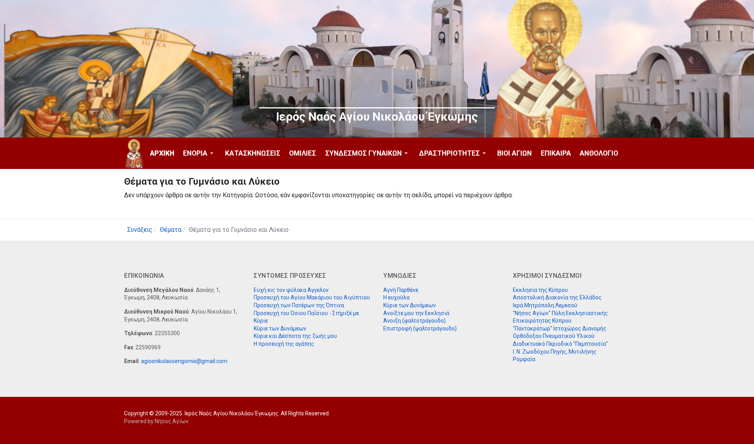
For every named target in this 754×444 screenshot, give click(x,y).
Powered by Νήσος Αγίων (156, 421)
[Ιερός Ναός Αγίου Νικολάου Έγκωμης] (134, 153)
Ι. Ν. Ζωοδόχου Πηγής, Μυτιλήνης (555, 352)
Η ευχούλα (396, 297)
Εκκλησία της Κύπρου (540, 290)
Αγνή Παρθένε (400, 290)
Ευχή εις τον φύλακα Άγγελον (291, 290)
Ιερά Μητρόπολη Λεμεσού (545, 305)
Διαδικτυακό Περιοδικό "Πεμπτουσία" (560, 344)
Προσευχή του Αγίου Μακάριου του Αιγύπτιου (312, 297)
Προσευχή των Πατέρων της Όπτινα (299, 305)
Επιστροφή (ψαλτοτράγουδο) (420, 328)
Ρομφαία (524, 359)
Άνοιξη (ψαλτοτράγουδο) (414, 320)
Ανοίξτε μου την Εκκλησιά (416, 313)
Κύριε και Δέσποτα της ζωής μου (295, 336)
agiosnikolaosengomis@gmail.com (184, 361)
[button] (199, 153)
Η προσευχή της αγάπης (284, 344)
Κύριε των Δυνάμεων (280, 328)
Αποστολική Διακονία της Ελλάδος (557, 297)
